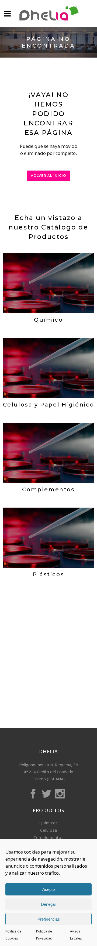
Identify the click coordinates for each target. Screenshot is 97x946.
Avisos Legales (76, 935)
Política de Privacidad (44, 935)
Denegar (48, 904)
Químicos (48, 822)
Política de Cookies (13, 935)
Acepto (48, 889)
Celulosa (48, 830)
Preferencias (48, 919)
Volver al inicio (48, 176)
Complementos (48, 837)
